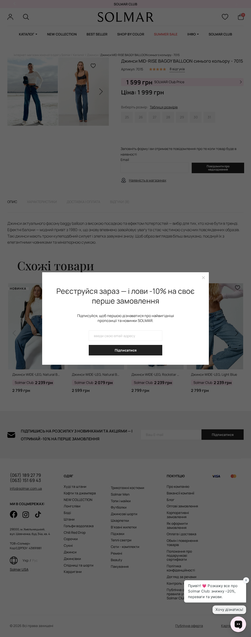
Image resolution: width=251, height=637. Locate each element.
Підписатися (126, 350)
